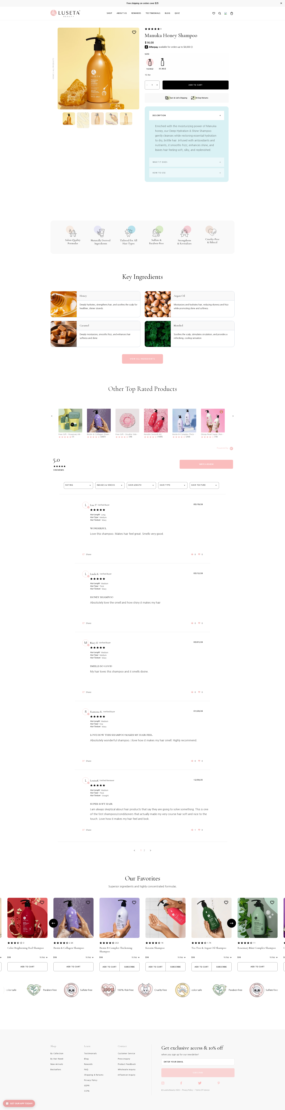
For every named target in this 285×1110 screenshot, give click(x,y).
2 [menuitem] (144, 850)
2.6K (71, 943)
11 (254, 943)
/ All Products (53, 65)
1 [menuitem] (140, 850)
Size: (147, 54)
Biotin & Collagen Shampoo (68, 947)
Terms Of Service (202, 1090)
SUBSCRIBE (198, 1073)
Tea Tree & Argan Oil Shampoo (208, 947)
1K (162, 943)
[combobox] (78, 485)
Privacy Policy (187, 1090)
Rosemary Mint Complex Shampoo (257, 947)
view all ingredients (142, 359)
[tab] (206, 464)
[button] (51, 416)
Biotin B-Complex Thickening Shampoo (115, 949)
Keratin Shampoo (155, 947)
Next (231, 923)
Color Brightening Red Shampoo (25, 947)
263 (117, 943)
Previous (53, 923)
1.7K (209, 943)
